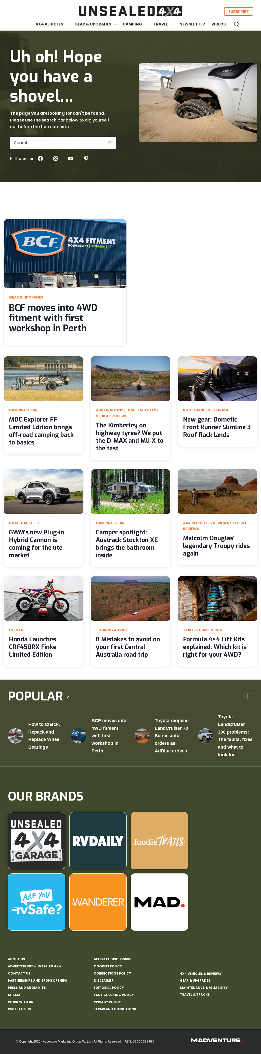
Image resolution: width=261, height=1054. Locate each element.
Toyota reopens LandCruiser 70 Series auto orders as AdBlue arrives (172, 735)
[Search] (236, 24)
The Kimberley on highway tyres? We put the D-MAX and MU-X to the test (129, 437)
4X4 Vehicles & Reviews (206, 522)
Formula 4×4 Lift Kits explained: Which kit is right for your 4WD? (214, 647)
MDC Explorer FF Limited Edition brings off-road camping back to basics (41, 431)
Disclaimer (104, 981)
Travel (160, 24)
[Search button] (110, 143)
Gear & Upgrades (92, 24)
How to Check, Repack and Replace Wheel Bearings (44, 736)
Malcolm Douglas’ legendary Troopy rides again (216, 545)
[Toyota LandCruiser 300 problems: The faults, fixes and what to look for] (205, 736)
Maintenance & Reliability (204, 987)
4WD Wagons (109, 410)
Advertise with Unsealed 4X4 (34, 966)
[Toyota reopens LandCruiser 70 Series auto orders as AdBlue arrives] (142, 736)
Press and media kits (27, 988)
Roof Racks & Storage (206, 410)
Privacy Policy (107, 1002)
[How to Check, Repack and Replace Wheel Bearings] (15, 736)
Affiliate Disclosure (112, 959)
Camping (132, 24)
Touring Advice (112, 629)
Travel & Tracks (195, 994)
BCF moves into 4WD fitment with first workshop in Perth (53, 318)
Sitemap (15, 995)
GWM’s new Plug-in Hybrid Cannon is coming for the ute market (36, 544)
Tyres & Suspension (203, 629)
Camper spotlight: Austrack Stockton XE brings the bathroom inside (127, 544)
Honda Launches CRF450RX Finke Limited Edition (32, 647)
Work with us (20, 1002)
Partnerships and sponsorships (37, 981)
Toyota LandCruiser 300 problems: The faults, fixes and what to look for (235, 735)
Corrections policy (112, 973)
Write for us (19, 1009)
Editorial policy (109, 988)
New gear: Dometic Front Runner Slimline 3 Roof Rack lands (217, 427)
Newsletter (192, 24)
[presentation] (65, 253)
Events (16, 629)
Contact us (19, 973)
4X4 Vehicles (49, 24)
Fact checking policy (114, 995)
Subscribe (238, 11)
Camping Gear (23, 410)
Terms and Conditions (115, 1009)
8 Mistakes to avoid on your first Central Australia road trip (128, 647)
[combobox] (57, 143)
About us (16, 959)
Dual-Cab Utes (141, 410)
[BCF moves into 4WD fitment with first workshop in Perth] (78, 736)
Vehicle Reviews (111, 415)
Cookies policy (108, 966)
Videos (218, 24)
